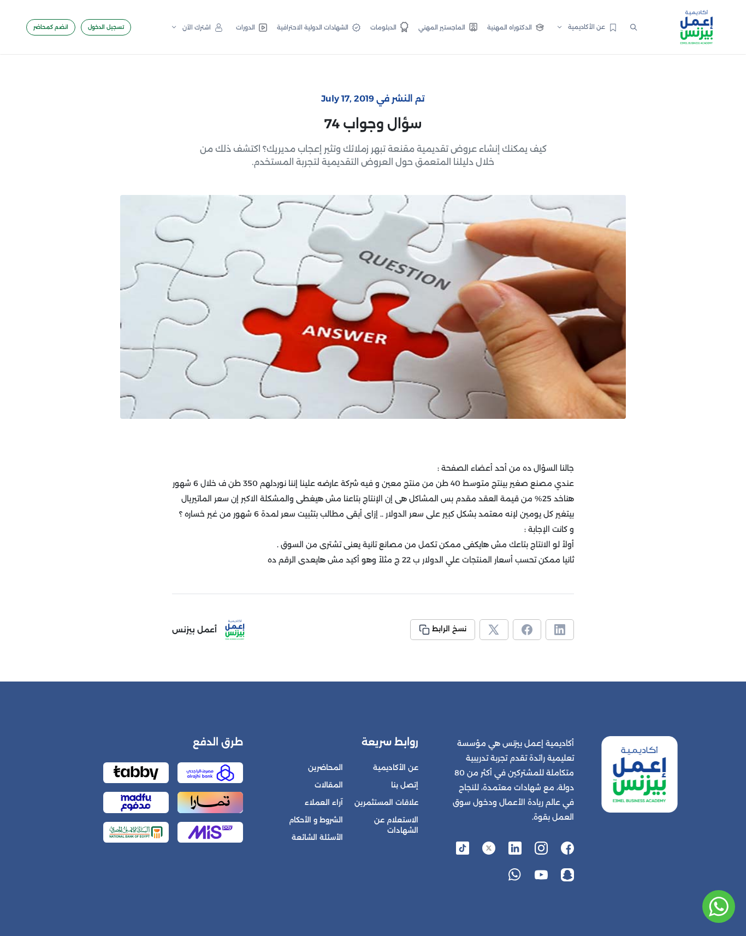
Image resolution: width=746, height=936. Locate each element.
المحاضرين (325, 767)
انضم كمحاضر (50, 27)
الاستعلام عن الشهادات (396, 825)
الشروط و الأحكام (316, 820)
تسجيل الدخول (106, 27)
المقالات (329, 785)
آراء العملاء (324, 802)
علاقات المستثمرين (386, 802)
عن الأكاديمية (395, 767)
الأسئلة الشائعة (317, 837)
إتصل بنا (404, 785)
